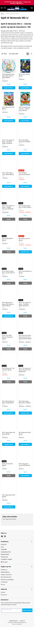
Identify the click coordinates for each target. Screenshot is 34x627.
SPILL (2, 547)
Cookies (3, 592)
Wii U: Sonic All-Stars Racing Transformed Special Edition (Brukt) (25, 337)
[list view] (31, 54)
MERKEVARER (5, 554)
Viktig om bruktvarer (6, 574)
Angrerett (22, 620)
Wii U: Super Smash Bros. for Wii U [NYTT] (8, 272)
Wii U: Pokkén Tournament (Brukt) (24, 173)
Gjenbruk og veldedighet (7, 579)
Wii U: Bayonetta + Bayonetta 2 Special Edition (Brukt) (8, 304)
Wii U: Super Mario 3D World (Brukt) (8, 433)
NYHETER (3, 544)
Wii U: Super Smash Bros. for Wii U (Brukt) (25, 206)
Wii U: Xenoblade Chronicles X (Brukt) (24, 140)
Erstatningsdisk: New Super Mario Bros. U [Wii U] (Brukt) (8, 76)
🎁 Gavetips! (4, 562)
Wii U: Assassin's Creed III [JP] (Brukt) (24, 464)
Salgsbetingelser (5, 572)
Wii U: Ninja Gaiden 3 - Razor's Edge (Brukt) (8, 402)
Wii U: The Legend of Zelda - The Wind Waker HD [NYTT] (25, 304)
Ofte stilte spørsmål (6, 577)
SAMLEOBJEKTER (6, 552)
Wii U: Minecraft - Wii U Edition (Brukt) (8, 369)
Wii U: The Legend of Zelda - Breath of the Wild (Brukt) (25, 370)
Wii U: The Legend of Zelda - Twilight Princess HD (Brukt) (8, 207)
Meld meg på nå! (27, 610)
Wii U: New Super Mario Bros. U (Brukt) (25, 402)
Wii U (3, 79)
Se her (8, 84)
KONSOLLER (4, 557)
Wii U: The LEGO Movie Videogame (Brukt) (7, 337)
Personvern (4, 594)
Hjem (2, 14)
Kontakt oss (4, 569)
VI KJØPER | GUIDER (6, 559)
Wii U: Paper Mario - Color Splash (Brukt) (8, 173)
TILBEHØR (4, 549)
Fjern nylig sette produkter (9, 519)
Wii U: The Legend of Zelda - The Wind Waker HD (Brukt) (8, 141)
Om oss (3, 584)
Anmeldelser (4, 582)
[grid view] (28, 54)
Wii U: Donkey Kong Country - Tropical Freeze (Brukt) (24, 108)
